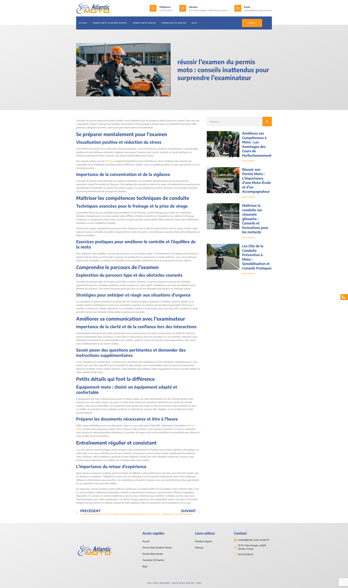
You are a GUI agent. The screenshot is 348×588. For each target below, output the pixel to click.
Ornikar (110, 160)
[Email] (237, 8)
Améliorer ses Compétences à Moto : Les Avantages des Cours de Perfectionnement (256, 144)
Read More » (249, 161)
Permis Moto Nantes (144, 23)
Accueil (83, 23)
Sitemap (199, 547)
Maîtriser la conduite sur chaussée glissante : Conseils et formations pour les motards (255, 218)
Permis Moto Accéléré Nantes (110, 23)
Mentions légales (203, 541)
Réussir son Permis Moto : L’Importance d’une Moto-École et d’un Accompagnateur (256, 180)
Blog (194, 23)
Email (247, 6)
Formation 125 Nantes (173, 23)
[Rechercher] (267, 121)
